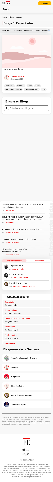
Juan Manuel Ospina (18, 405)
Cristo (30, 85)
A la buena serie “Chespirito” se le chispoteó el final (22, 229)
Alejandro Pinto (10, 210)
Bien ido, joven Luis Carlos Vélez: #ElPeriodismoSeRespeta (14, 250)
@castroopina (12, 305)
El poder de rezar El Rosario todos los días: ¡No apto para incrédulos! (25, 67)
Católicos (20, 85)
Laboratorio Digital (32, 89)
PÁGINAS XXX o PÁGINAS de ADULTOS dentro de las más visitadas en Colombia (22, 206)
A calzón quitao (11, 335)
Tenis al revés (10, 327)
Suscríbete (44, 3)
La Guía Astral (10, 343)
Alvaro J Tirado (9, 223)
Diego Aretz (15, 377)
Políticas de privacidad (21, 466)
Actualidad (18, 30)
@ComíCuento (13, 322)
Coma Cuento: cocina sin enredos (17, 318)
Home (4, 17)
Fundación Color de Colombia (23, 286)
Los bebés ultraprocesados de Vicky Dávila (19, 239)
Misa (44, 89)
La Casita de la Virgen (13, 89)
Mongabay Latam (17, 386)
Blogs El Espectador (18, 23)
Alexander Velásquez (12, 233)
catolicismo (9, 85)
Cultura (37, 30)
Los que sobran (11, 310)
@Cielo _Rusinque (14, 313)
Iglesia (37, 85)
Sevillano (14, 367)
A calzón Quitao (13, 338)
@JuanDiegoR (13, 330)
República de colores (19, 283)
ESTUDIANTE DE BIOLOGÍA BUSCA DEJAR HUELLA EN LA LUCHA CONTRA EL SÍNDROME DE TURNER (22, 218)
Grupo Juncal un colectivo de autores (24, 358)
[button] (49, 30)
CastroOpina (10, 302)
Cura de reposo (16, 274)
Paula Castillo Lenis (19, 76)
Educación (28, 30)
